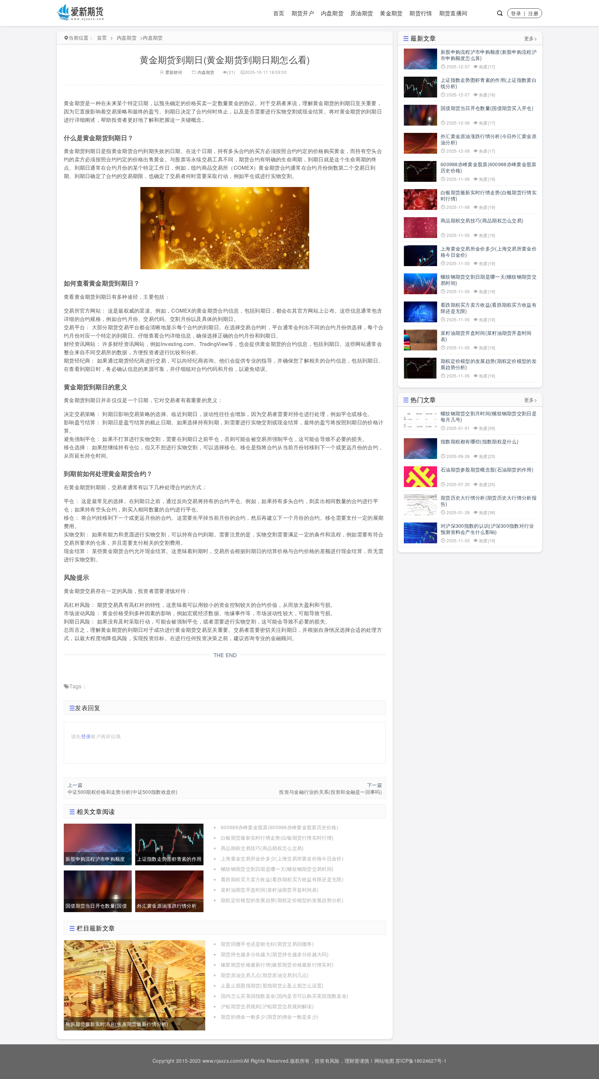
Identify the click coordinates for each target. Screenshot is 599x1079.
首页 (279, 13)
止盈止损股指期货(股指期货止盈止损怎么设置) (272, 985)
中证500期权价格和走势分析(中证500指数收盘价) (123, 791)
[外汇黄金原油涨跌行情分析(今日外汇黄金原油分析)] (169, 890)
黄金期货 (391, 13)
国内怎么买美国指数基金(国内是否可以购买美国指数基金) (284, 995)
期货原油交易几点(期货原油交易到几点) (265, 974)
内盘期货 (332, 13)
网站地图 (384, 1060)
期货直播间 (453, 13)
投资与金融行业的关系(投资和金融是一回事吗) (330, 791)
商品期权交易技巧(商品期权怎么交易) (262, 847)
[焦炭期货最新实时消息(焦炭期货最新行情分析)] (134, 984)
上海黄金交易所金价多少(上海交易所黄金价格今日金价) (282, 858)
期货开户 (303, 13)
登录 (516, 13)
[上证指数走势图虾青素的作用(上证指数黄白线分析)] (169, 843)
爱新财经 (173, 72)
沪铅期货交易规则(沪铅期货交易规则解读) (267, 1006)
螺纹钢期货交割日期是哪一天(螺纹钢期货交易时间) (277, 868)
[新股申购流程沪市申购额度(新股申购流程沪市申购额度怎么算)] (98, 843)
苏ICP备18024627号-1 (421, 1060)
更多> (530, 38)
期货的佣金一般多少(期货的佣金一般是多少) (270, 1016)
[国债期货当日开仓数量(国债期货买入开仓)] (98, 890)
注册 (533, 13)
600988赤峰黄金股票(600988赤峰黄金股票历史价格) (279, 827)
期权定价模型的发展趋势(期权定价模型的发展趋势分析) (282, 900)
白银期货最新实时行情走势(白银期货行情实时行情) (277, 837)
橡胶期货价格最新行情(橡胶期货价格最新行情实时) (277, 964)
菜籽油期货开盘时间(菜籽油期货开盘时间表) (270, 889)
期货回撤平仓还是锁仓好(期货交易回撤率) (267, 943)
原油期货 (361, 13)
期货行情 (420, 13)
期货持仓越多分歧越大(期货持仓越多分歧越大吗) (275, 954)
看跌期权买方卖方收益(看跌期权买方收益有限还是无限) (282, 879)
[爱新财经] (81, 12)
